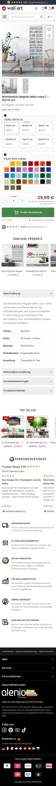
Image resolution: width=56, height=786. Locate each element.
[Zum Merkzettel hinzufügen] (49, 29)
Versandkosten (20, 523)
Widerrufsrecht (46, 651)
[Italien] (12, 748)
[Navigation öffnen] (4, 17)
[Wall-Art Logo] (12, 8)
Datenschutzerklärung (26, 651)
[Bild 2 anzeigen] (25, 86)
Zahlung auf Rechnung (25, 620)
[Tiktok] (24, 730)
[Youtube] (17, 730)
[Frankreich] (7, 748)
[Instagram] (4, 730)
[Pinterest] (10, 730)
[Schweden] (33, 748)
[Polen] (38, 748)
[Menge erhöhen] (22, 201)
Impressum (8, 651)
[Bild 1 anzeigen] (9, 86)
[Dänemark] (20, 748)
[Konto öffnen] (36, 8)
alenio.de (6, 702)
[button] (28, 50)
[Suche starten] (41, 17)
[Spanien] (29, 748)
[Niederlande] (16, 748)
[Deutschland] (3, 748)
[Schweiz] (25, 748)
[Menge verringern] (5, 201)
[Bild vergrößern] (49, 36)
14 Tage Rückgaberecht (25, 540)
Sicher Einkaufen (21, 558)
